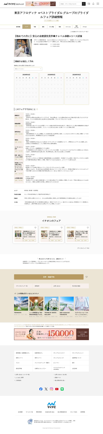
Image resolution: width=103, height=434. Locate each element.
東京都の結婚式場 (36, 324)
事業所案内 (39, 412)
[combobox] (70, 4)
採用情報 (82, 412)
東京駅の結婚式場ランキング (61, 324)
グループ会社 (73, 412)
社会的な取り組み (49, 412)
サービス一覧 (29, 412)
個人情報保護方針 (62, 412)
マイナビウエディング (19, 324)
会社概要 (20, 412)
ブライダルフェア (20, 326)
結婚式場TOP (28, 324)
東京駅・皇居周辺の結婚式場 (47, 324)
